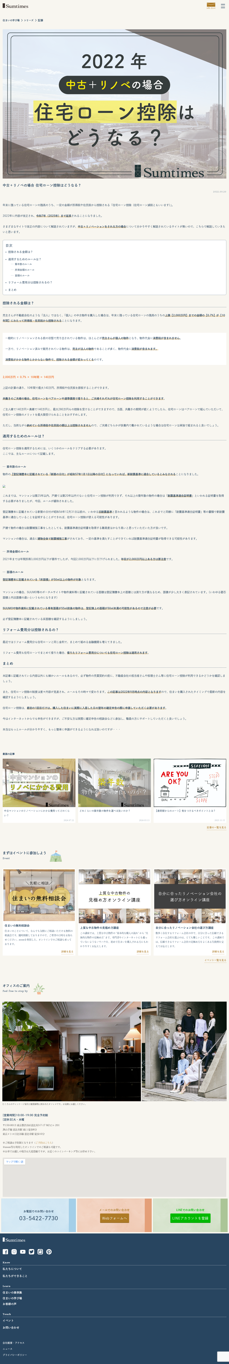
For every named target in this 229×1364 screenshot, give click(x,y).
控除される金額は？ (20, 252)
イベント (8, 1320)
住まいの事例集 (12, 1292)
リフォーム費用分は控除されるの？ (30, 282)
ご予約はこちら (44, 1143)
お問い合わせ (11, 1327)
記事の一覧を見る (216, 827)
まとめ (12, 289)
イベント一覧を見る (215, 960)
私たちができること (15, 1276)
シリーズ (29, 20)
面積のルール (22, 275)
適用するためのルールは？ (24, 259)
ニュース (7, 1349)
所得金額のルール (24, 270)
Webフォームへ (114, 1218)
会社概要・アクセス (14, 1343)
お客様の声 (10, 1304)
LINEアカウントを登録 (190, 1218)
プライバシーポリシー (15, 1355)
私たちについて (12, 1269)
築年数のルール (23, 264)
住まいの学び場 (11, 20)
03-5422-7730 (38, 1218)
